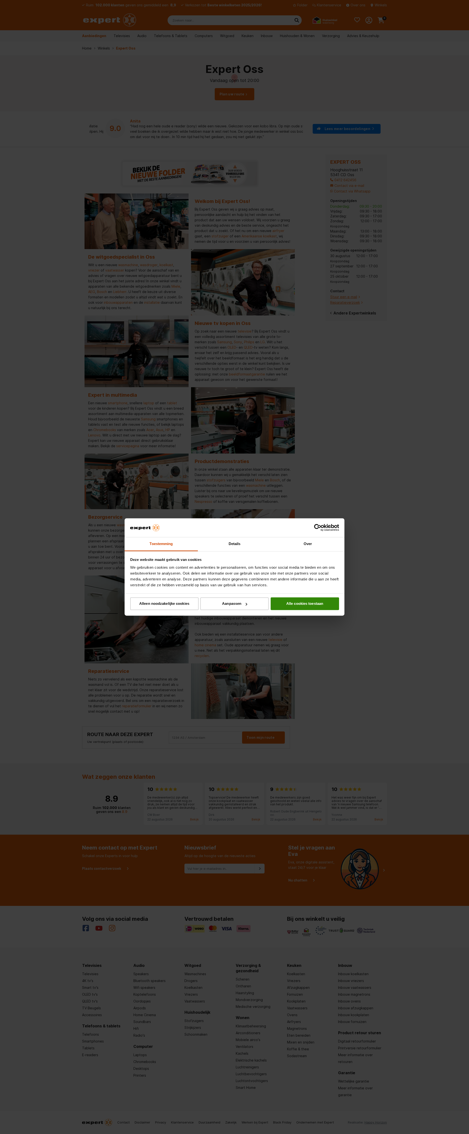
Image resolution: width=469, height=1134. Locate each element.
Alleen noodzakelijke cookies (164, 604)
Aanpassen (231, 604)
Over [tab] (308, 544)
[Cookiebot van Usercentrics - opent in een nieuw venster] (317, 527)
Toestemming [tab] (161, 544)
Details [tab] (235, 544)
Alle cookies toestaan (304, 604)
